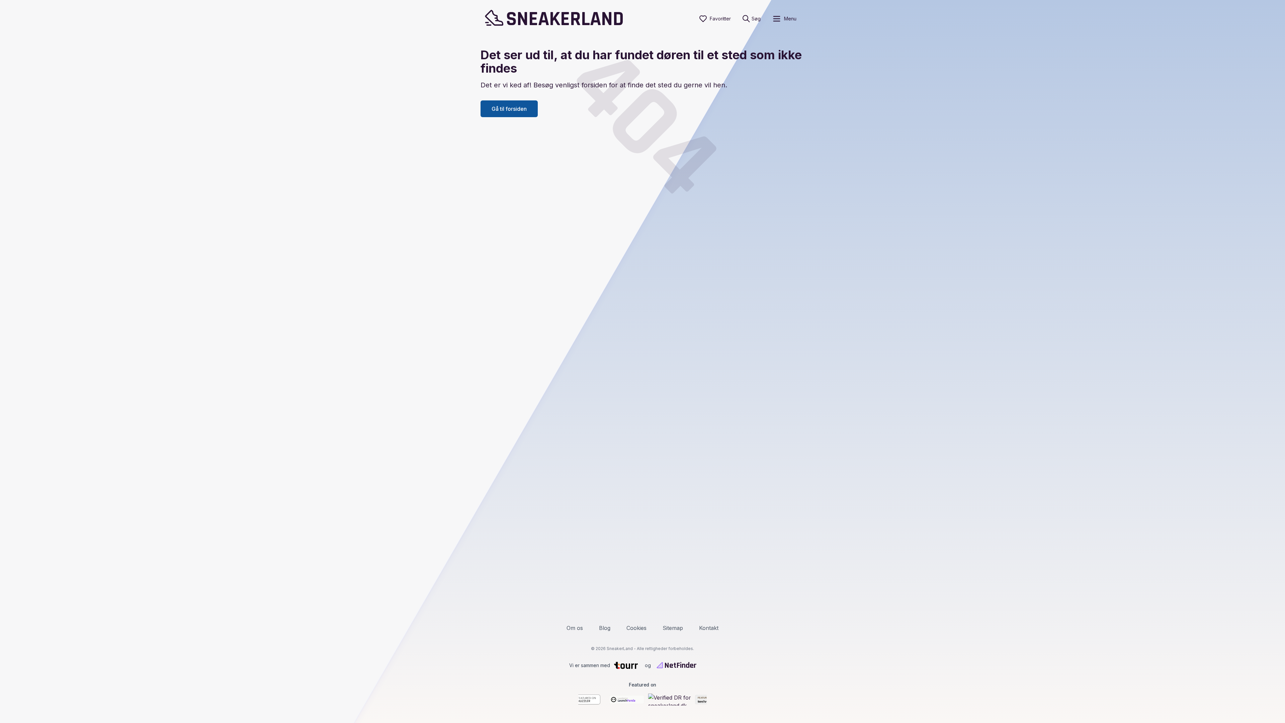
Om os (575, 628)
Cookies (636, 628)
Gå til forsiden (509, 108)
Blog (604, 628)
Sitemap (673, 628)
